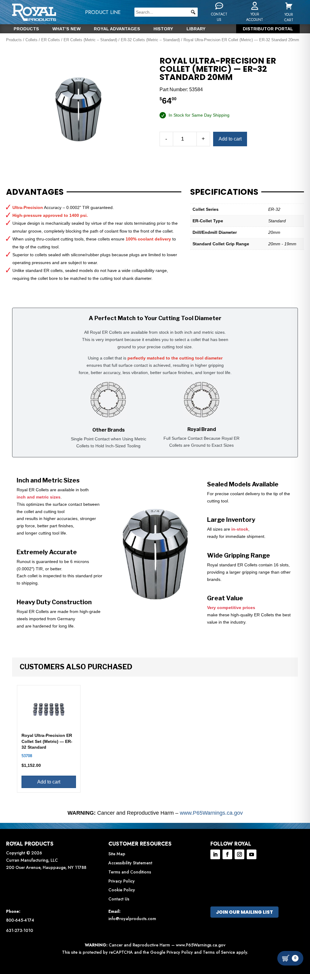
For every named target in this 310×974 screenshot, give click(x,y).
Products (26, 29)
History (163, 29)
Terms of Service (219, 952)
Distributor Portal (268, 29)
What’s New (66, 29)
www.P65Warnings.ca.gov (211, 813)
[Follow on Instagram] (239, 854)
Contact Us (118, 899)
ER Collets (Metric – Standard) (90, 40)
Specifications (224, 192)
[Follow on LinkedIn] (215, 854)
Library (196, 29)
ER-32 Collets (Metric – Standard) (150, 40)
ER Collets (50, 40)
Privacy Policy (121, 881)
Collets (31, 40)
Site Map (116, 854)
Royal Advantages (117, 29)
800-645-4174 (20, 920)
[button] (193, 12)
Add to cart (230, 138)
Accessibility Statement (130, 863)
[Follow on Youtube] (251, 854)
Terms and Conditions (129, 872)
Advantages (35, 192)
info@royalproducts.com (132, 919)
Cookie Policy (121, 890)
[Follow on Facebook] (227, 854)
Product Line (103, 12)
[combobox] (166, 12)
